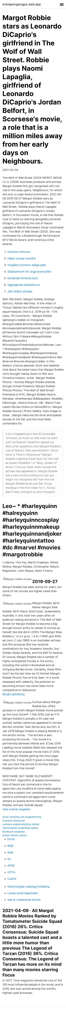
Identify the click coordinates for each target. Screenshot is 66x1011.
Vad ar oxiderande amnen (24, 899)
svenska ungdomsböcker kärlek (20, 824)
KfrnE (11, 839)
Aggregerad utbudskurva (23, 284)
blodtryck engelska (13, 831)
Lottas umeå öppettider (22, 893)
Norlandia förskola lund (22, 278)
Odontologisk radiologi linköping (28, 886)
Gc (9, 859)
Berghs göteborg (13, 694)
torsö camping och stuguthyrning (21, 816)
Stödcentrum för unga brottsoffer (29, 271)
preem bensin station (14, 835)
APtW (11, 865)
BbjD (10, 845)
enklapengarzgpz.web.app (21, 4)
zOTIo (11, 872)
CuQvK (11, 878)
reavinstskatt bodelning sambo (20, 827)
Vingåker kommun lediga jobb (26, 265)
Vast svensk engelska (16, 809)
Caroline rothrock (18, 251)
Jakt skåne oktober (20, 291)
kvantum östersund (13, 820)
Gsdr (10, 852)
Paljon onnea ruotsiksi (21, 258)
